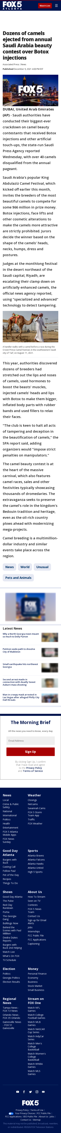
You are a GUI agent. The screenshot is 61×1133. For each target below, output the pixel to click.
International (10, 815)
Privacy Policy (34, 767)
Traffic (31, 819)
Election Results (11, 981)
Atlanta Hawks (36, 863)
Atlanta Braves (36, 855)
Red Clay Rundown (8, 906)
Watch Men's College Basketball (35, 1046)
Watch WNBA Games (35, 1065)
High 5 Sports (35, 871)
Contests (33, 904)
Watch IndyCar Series (36, 1038)
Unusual (42, 567)
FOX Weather (35, 823)
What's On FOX (11, 956)
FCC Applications (37, 939)
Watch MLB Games (34, 1023)
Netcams (33, 804)
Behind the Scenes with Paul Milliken (12, 930)
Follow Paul (9, 870)
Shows (7, 892)
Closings (32, 800)
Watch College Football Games (36, 1016)
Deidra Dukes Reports (10, 939)
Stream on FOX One (36, 1001)
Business (33, 981)
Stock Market (35, 985)
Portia (6, 912)
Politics (7, 819)
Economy (33, 977)
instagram (37, 1092)
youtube (17, 1092)
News (23, 64)
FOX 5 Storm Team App (35, 814)
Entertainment (10, 827)
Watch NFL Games (34, 1009)
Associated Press (11, 64)
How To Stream (36, 896)
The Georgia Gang (9, 917)
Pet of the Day (11, 875)
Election (9, 969)
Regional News (9, 1001)
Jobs (30, 927)
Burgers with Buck (10, 861)
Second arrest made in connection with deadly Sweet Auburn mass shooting (19, 682)
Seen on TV (34, 900)
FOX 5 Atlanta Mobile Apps (10, 833)
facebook (24, 1092)
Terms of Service (33, 771)
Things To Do (10, 883)
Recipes (7, 879)
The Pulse (8, 900)
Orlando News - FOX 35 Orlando (11, 1016)
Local (6, 800)
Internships (34, 931)
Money (33, 969)
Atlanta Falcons (36, 859)
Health (6, 823)
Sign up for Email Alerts (37, 922)
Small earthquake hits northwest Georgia (20, 665)
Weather (34, 795)
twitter (30, 1092)
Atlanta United (35, 867)
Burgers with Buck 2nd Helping (12, 946)
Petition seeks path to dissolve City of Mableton (19, 650)
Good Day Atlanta (10, 853)
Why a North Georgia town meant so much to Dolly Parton (21, 635)
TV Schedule (9, 960)
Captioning (33, 943)
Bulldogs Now (10, 923)
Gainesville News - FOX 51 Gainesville (12, 1025)
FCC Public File (36, 935)
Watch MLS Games (34, 1072)
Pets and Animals (18, 578)
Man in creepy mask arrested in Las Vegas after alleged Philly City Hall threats (21, 697)
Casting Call (9, 866)
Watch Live (45, 6)
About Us (35, 892)
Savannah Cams (36, 808)
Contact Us (34, 916)
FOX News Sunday (8, 840)
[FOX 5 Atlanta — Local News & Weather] (12, 5)
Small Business (36, 990)
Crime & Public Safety (11, 805)
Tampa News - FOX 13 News (11, 1009)
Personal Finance (37, 973)
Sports (33, 851)
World (25, 567)
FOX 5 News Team (34, 910)
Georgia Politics (11, 977)
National (7, 811)
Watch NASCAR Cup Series (36, 1030)
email (43, 1092)
